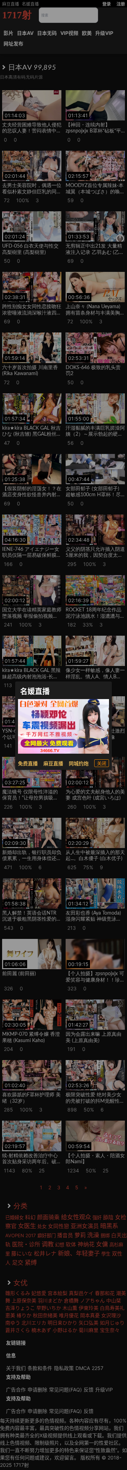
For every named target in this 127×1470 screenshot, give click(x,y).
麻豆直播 (53, 763)
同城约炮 (79, 763)
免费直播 (28, 763)
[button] (101, 763)
